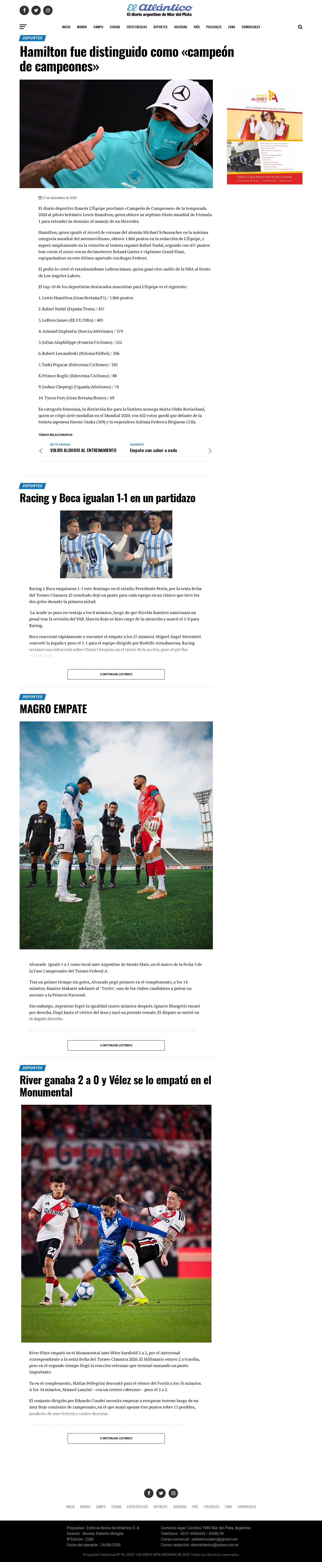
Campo (98, 26)
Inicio (66, 26)
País (197, 26)
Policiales (213, 26)
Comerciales (251, 26)
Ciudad (115, 26)
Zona (231, 26)
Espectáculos (137, 26)
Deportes (160, 26)
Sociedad (180, 26)
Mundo (82, 26)
